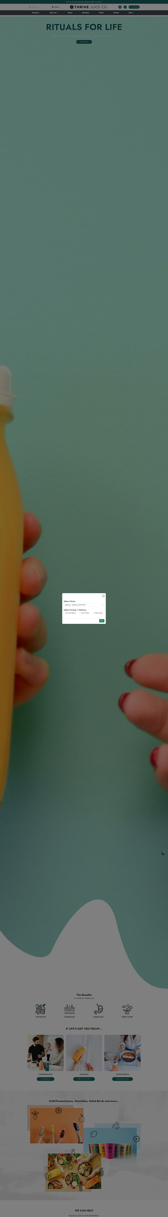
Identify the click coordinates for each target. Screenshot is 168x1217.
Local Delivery (71, 613)
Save (101, 621)
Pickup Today (98, 613)
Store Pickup (85, 613)
